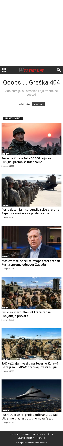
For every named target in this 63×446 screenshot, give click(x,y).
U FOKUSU (14, 434)
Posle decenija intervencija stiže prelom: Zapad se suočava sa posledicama (30, 211)
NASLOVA (38, 104)
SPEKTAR (5, 154)
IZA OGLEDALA (39, 434)
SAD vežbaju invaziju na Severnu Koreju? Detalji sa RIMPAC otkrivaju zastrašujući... (31, 365)
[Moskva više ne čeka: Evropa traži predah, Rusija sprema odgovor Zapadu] (31, 242)
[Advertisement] (31, 33)
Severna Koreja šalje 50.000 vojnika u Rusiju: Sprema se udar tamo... (28, 160)
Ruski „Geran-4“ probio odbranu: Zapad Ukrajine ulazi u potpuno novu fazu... (30, 416)
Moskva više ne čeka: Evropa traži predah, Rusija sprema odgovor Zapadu (31, 263)
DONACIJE (41, 438)
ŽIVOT (50, 434)
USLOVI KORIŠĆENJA (26, 438)
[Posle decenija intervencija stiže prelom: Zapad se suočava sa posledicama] (31, 190)
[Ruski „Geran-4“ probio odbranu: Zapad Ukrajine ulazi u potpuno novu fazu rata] (31, 395)
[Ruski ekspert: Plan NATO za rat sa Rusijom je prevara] (31, 293)
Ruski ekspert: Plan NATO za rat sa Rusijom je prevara (26, 314)
